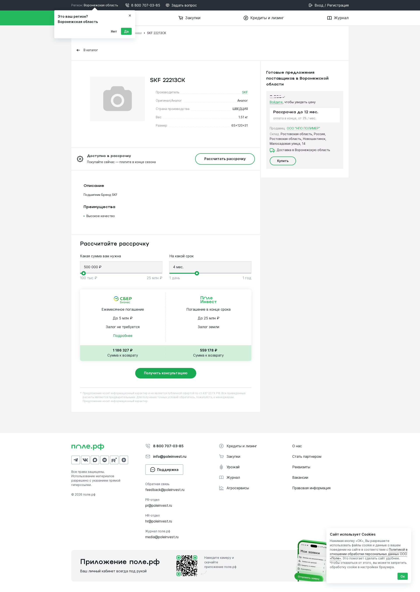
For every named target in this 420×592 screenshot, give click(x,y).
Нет (114, 31)
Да (126, 31)
